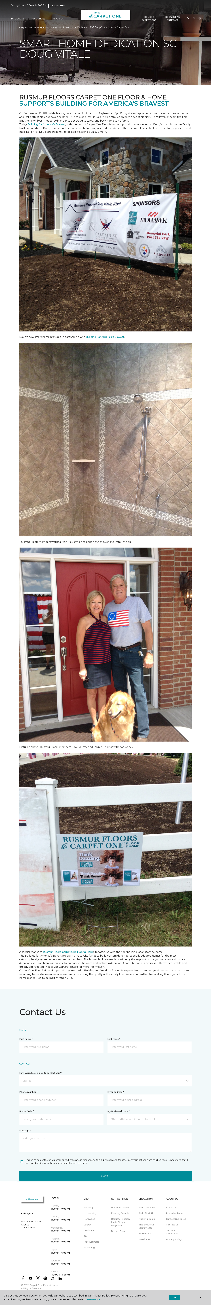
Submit (105, 1175)
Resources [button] (38, 18)
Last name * (113, 1039)
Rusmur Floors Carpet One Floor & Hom (68, 952)
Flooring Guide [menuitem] (147, 1219)
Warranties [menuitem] (145, 1233)
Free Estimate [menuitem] (91, 1241)
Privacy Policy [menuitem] (174, 1239)
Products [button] (17, 18)
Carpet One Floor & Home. (44, 1285)
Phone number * (28, 1092)
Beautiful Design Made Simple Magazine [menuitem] (120, 1222)
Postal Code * (26, 1111)
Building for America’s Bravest (46, 124)
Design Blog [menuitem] (118, 1231)
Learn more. (93, 1299)
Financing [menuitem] (89, 1247)
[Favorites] (194, 18)
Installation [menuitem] (145, 1239)
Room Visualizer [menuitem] (120, 1207)
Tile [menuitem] (86, 1236)
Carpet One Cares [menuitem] (176, 1219)
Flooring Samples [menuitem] (121, 1213)
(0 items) (199, 18)
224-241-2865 (57, 5)
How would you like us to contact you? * (40, 1073)
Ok (174, 1297)
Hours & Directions (149, 18)
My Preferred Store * (118, 1111)
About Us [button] (58, 18)
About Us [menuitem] (171, 1207)
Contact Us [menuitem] (172, 1224)
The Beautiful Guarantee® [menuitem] (146, 1226)
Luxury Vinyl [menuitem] (90, 1213)
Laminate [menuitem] (89, 1230)
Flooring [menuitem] (88, 1207)
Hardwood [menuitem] (89, 1219)
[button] (188, 18)
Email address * (115, 1092)
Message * (24, 1131)
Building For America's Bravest (105, 336)
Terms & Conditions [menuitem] (172, 1232)
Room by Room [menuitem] (174, 1213)
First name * (25, 1039)
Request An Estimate (172, 18)
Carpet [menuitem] (87, 1224)
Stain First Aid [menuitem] (146, 1213)
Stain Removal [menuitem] (147, 1207)
